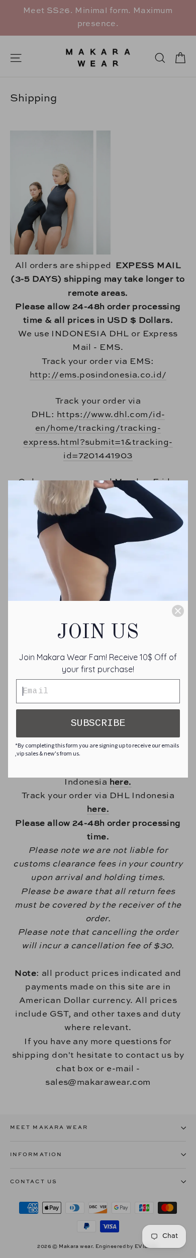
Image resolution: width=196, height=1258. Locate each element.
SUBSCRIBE (98, 723)
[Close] (178, 611)
